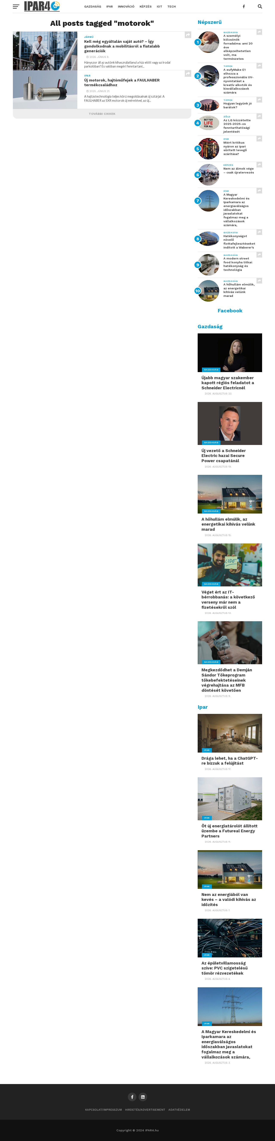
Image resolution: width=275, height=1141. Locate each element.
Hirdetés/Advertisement (145, 1109)
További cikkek (102, 113)
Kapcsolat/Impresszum (103, 1109)
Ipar (109, 6)
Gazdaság (92, 6)
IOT (159, 6)
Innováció (126, 6)
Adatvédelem (179, 1109)
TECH (171, 6)
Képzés (146, 6)
